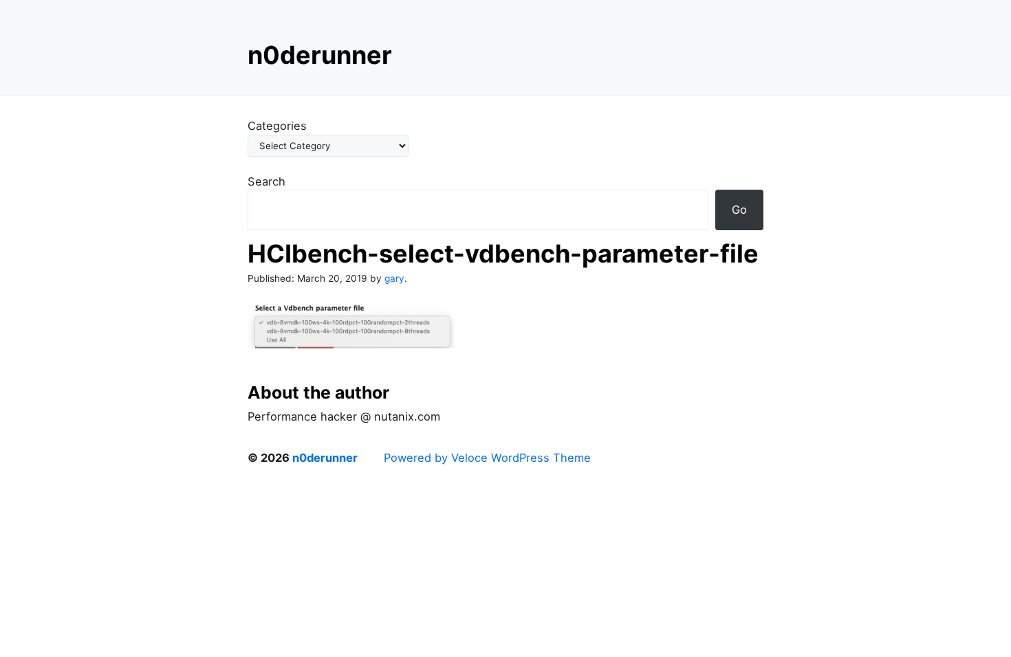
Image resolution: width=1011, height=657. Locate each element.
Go (739, 209)
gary (394, 278)
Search (266, 181)
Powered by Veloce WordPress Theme (487, 458)
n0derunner (320, 55)
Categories (277, 126)
